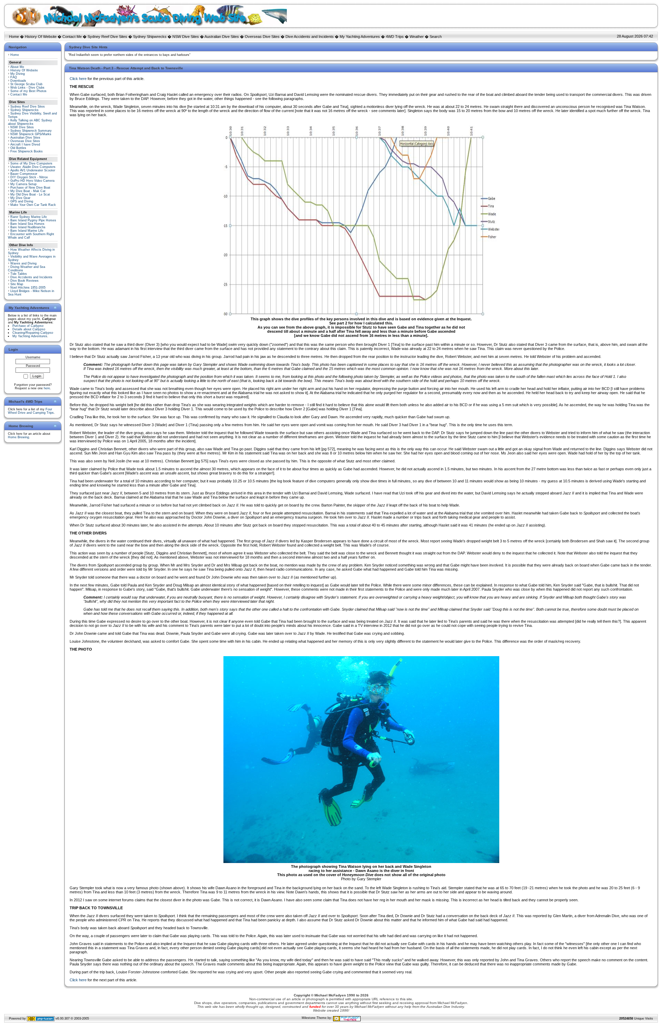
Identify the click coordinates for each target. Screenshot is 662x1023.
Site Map (16, 284)
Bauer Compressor (23, 173)
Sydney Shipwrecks (150, 36)
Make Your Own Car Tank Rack (33, 205)
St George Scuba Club (26, 84)
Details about (28, 329)
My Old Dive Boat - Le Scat (30, 194)
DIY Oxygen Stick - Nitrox (29, 177)
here (47, 388)
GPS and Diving (21, 201)
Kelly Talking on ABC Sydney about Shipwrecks (30, 122)
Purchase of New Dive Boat (30, 187)
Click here (78, 79)
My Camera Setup (23, 184)
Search (436, 36)
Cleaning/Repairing (32, 332)
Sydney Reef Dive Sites (107, 36)
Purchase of (27, 326)
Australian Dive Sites (221, 36)
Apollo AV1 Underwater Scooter (32, 170)
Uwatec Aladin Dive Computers (33, 167)
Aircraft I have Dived (25, 144)
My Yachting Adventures (360, 36)
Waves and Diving (23, 263)
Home (14, 36)
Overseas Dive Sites (262, 36)
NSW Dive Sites (185, 36)
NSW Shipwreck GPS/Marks (30, 134)
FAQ (13, 77)
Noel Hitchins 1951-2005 (28, 287)
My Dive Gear (20, 198)
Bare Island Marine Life (26, 230)
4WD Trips (395, 36)
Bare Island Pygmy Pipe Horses (33, 220)
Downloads (18, 80)
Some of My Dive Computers (31, 163)
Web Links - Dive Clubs (27, 87)
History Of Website (41, 36)
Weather (417, 36)
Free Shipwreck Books (26, 151)
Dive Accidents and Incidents (309, 36)
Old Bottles (18, 148)
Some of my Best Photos (28, 91)
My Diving (17, 74)
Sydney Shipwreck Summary (31, 130)
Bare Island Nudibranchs (28, 227)
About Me (17, 67)
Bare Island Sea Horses (27, 223)
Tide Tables (18, 273)
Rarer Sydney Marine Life (28, 217)
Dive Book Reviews (24, 280)
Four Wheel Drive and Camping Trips (31, 411)
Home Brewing (18, 437)
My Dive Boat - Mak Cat (28, 191)
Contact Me (72, 36)
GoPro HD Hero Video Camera (32, 180)
